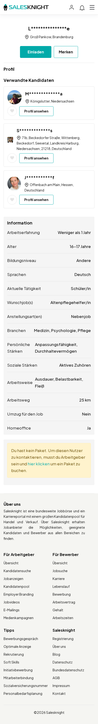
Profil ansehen (36, 111)
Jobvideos (12, 602)
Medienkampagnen (19, 618)
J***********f (39, 177)
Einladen (36, 51)
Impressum (61, 685)
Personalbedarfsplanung (23, 693)
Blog (56, 654)
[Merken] (12, 111)
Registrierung (63, 638)
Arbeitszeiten (63, 618)
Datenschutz (63, 662)
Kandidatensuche (17, 571)
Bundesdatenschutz (68, 670)
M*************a (44, 93)
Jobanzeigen (13, 578)
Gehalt (58, 610)
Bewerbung (62, 594)
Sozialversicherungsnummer (26, 685)
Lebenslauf (61, 586)
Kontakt (59, 693)
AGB (56, 678)
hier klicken (39, 463)
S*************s (34, 130)
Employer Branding (19, 594)
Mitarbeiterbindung (19, 678)
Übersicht (11, 563)
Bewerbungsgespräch (21, 638)
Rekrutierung (14, 654)
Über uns (59, 646)
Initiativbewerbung (18, 670)
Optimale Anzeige (17, 646)
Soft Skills (11, 662)
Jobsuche (60, 571)
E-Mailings (12, 610)
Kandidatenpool (16, 586)
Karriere (59, 578)
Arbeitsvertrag (64, 602)
